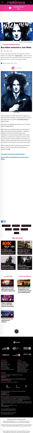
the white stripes (27, 225)
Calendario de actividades (23, 364)
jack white (9, 229)
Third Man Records (23, 119)
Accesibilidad (4, 393)
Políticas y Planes (4, 366)
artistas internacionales (24, 248)
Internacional (6, 225)
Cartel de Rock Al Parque (7, 285)
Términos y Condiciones (22, 371)
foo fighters (5, 248)
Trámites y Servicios (21, 368)
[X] (5, 51)
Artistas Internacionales (11, 44)
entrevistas (24, 229)
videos (17, 232)
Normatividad (4, 365)
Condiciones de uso (5, 392)
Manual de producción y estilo (7, 369)
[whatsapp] (8, 51)
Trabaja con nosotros (22, 363)
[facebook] (1, 51)
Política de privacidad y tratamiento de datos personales (13, 391)
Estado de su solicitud (22, 370)
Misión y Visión (4, 363)
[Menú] (2, 2)
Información (16, 225)
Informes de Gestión (5, 368)
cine (3, 301)
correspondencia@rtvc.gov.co (22, 399)
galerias (17, 229)
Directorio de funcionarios (22, 369)
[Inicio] (16, 1)
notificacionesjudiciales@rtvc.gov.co (8, 410)
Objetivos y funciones (5, 364)
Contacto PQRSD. (18, 400)
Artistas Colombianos (23, 285)
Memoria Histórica (6, 316)
